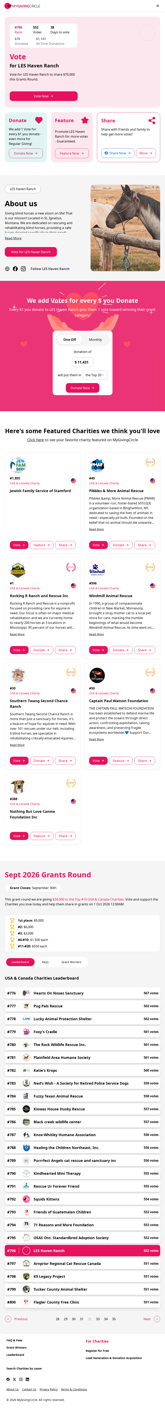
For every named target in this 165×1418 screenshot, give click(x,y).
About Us (12, 1389)
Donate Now (80, 388)
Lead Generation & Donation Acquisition (114, 1358)
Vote (16, 545)
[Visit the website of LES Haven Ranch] (7, 268)
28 (57, 1319)
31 (82, 1319)
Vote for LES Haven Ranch (31, 252)
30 (73, 1319)
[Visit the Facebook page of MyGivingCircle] (8, 1379)
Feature (39, 545)
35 (114, 1319)
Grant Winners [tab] (71, 962)
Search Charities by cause (24, 1368)
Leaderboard (15, 1355)
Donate (118, 545)
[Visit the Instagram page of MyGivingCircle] (21, 1379)
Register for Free (97, 1351)
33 (98, 1319)
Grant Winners (16, 1347)
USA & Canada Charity (25, 483)
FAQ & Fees (14, 1340)
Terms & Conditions (74, 1389)
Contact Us (29, 1389)
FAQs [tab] (45, 962)
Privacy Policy (49, 1389)
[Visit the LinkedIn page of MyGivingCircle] (27, 1379)
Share (63, 545)
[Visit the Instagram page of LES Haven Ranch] (23, 268)
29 (65, 1319)
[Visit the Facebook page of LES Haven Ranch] (15, 268)
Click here (35, 439)
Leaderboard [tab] (20, 962)
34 (106, 1319)
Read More (96, 529)
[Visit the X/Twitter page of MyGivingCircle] (14, 1379)
